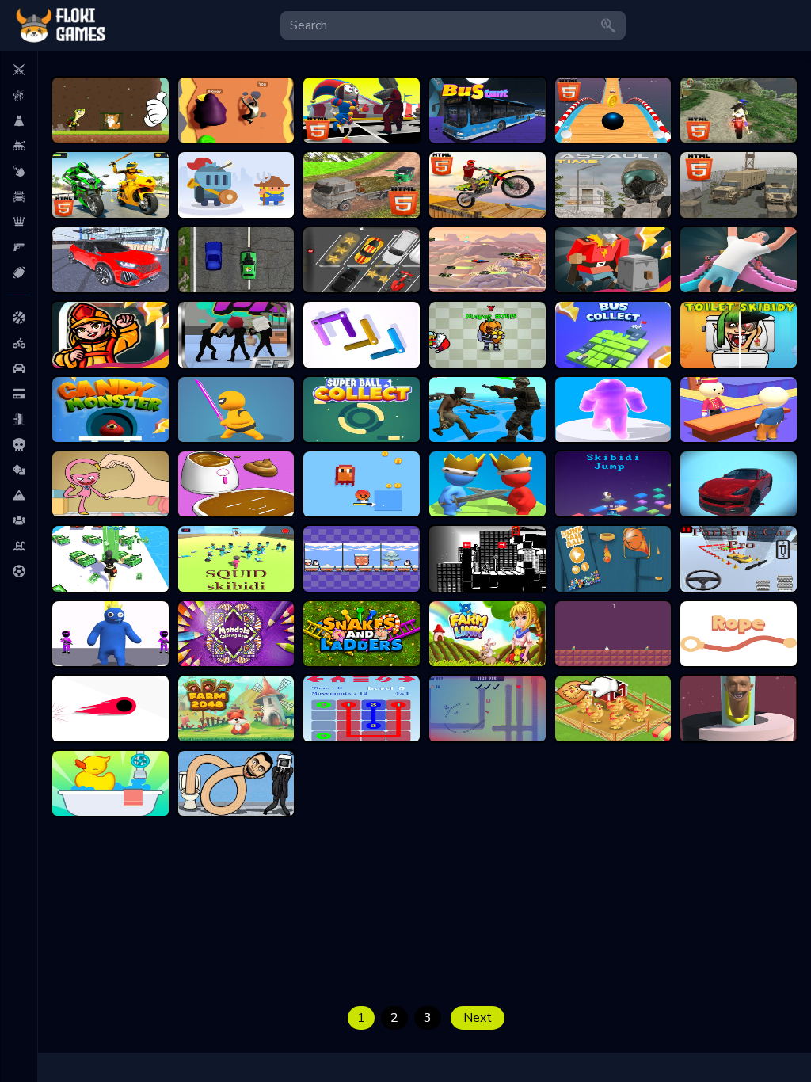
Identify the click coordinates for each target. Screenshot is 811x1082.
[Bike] (18, 343)
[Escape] (18, 419)
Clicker (18, 171)
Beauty (18, 120)
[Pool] (18, 545)
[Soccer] (18, 571)
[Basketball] (18, 317)
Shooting (18, 247)
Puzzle (18, 221)
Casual (18, 145)
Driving (18, 196)
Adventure (18, 95)
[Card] (18, 393)
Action (18, 69)
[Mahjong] (18, 469)
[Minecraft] (18, 495)
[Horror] (18, 444)
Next (477, 1018)
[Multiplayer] (18, 520)
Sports (18, 272)
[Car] (18, 368)
